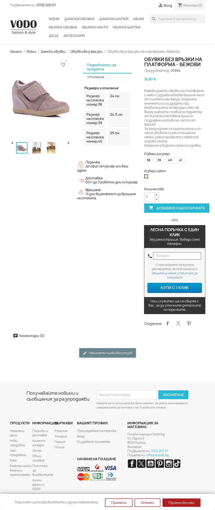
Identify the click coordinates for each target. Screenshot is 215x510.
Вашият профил (92, 423)
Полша (59, 447)
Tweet (178, 323)
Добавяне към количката (177, 207)
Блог (13, 460)
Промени (118, 502)
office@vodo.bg (157, 455)
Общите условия (164, 273)
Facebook (132, 463)
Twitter (141, 463)
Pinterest (189, 323)
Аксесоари (74, 35)
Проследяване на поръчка (96, 431)
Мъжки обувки (63, 27)
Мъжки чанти (95, 27)
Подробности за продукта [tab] (101, 67)
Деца (54, 35)
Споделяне (167, 323)
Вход (80, 436)
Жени (54, 19)
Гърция (60, 442)
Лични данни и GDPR (38, 484)
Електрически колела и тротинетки (21, 470)
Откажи (147, 502)
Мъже (138, 19)
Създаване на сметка (93, 442)
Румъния (61, 431)
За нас (37, 450)
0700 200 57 (46, 5)
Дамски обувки (79, 19)
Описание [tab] (95, 77)
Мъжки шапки (126, 27)
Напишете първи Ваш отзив (110, 353)
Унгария (61, 436)
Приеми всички (181, 502)
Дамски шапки (113, 19)
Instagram (169, 463)
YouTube (150, 463)
